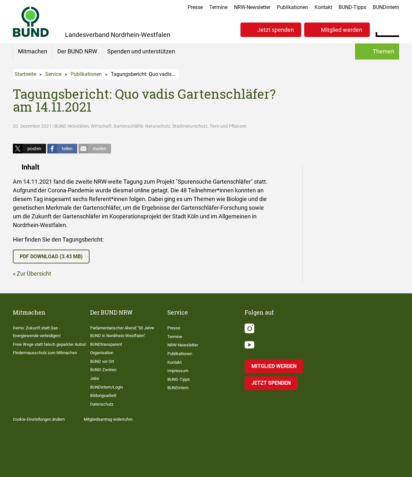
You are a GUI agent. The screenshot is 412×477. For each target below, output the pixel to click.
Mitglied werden (341, 29)
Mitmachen (32, 51)
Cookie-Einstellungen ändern (39, 419)
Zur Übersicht (34, 273)
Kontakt (323, 7)
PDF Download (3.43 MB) (51, 256)
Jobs (94, 378)
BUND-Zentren (103, 369)
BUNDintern (386, 7)
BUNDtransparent (106, 344)
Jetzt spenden (275, 29)
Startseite (25, 74)
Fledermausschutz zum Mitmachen (45, 352)
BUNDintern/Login (106, 387)
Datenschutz (101, 404)
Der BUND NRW (77, 51)
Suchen (394, 29)
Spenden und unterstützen (141, 51)
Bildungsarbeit (103, 395)
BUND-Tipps (352, 7)
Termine (218, 7)
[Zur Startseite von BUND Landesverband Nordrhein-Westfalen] (31, 21)
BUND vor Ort (102, 361)
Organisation (101, 352)
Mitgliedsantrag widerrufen (108, 419)
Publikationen (292, 7)
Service (53, 74)
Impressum (177, 370)
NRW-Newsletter (252, 7)
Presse (195, 7)
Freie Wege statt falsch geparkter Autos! (49, 344)
